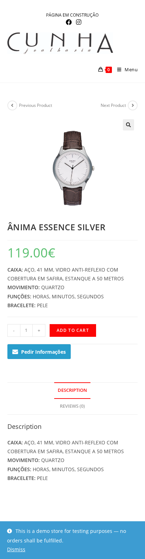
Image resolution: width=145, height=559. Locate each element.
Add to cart (73, 330)
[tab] (72, 391)
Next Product (113, 105)
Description (72, 390)
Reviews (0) (72, 406)
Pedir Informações (43, 351)
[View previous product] (12, 105)
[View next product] (133, 105)
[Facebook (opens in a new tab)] (69, 22)
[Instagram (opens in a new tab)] (77, 22)
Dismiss (16, 549)
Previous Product (35, 105)
